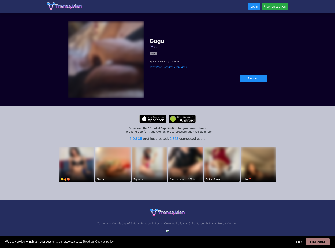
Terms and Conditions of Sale (116, 223)
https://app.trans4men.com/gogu (168, 67)
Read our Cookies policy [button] (98, 241)
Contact (253, 78)
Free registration (275, 6)
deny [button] (299, 241)
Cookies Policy (174, 223)
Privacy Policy (150, 223)
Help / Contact (228, 223)
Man (153, 53)
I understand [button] (317, 241)
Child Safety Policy (201, 223)
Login (254, 6)
